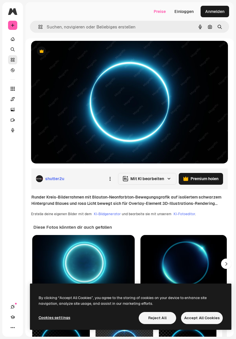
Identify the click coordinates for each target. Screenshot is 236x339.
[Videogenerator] (12, 119)
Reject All (157, 317)
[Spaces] (12, 99)
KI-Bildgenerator (107, 214)
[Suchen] (12, 49)
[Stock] (12, 59)
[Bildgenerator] (12, 109)
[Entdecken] (12, 70)
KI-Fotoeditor (184, 214)
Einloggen (184, 11)
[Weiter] (226, 263)
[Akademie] (12, 317)
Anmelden (214, 11)
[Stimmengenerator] (12, 130)
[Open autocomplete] (38, 27)
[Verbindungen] (12, 306)
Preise (160, 11)
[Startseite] (12, 39)
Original (68, 51)
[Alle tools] (12, 88)
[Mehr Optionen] (110, 178)
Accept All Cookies (202, 317)
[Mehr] (12, 327)
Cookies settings (54, 317)
